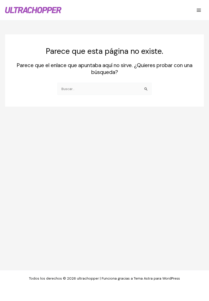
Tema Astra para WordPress (157, 278)
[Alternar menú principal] (199, 10)
